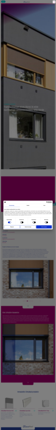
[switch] (21, 223)
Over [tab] (44, 205)
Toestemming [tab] (11, 205)
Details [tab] (28, 205)
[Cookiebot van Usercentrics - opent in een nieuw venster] (47, 202)
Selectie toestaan (28, 226)
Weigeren (12, 226)
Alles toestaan (44, 226)
